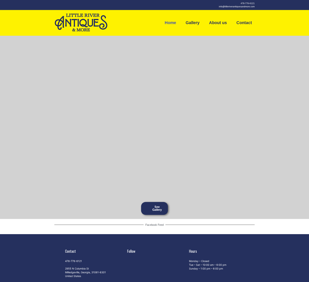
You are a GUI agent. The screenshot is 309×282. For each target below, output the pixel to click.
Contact (244, 22)
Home (170, 22)
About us (218, 22)
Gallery (193, 22)
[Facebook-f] (57, 5)
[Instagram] (64, 5)
